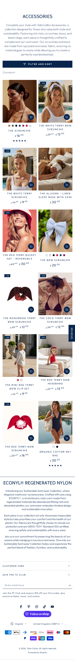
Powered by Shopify (37, 652)
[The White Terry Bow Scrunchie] (55, 101)
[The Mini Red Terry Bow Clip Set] (20, 355)
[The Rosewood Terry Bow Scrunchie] (20, 293)
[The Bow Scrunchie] (55, 231)
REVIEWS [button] (71, 333)
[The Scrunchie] (20, 101)
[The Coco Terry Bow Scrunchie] (55, 293)
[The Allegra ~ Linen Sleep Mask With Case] (55, 169)
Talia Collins (32, 648)
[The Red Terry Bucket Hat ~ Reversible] (20, 231)
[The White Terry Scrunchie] (20, 169)
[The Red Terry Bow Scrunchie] (20, 422)
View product (31, 117)
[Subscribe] (70, 585)
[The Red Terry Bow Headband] (55, 355)
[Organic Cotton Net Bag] (55, 422)
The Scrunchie (19, 130)
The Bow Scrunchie (55, 260)
